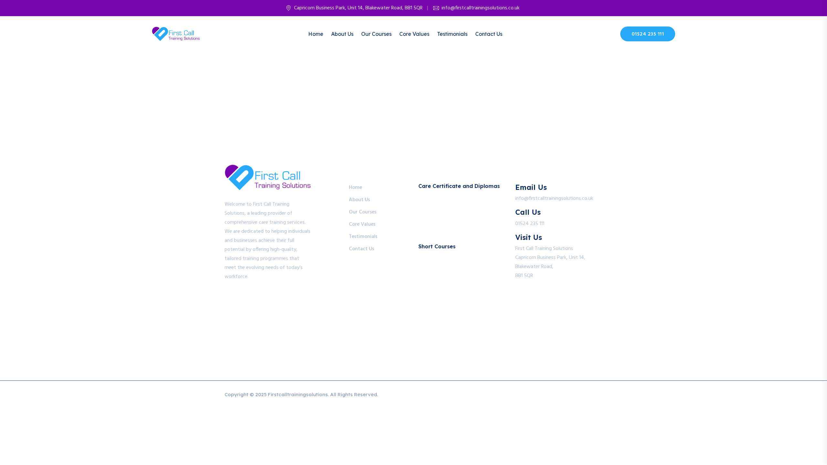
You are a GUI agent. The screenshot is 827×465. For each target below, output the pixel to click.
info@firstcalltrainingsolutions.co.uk (480, 8)
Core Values (414, 34)
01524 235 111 (648, 34)
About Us (342, 34)
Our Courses (376, 34)
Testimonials (452, 34)
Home (315, 34)
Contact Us (488, 34)
